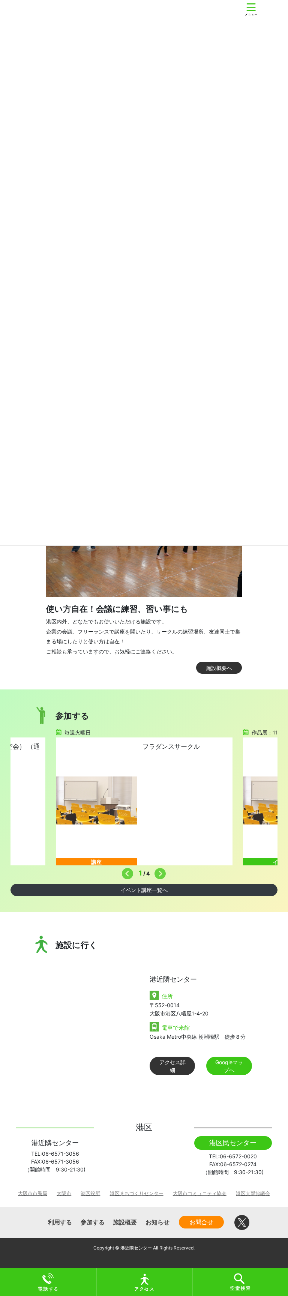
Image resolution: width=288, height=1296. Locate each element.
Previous (125, 872)
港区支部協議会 (253, 1193)
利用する (60, 1222)
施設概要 (125, 1222)
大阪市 (64, 1193)
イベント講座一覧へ (144, 890)
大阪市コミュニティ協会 (199, 1193)
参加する (93, 1222)
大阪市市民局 (32, 1193)
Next (158, 872)
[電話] (48, 1281)
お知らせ (158, 1222)
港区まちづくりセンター (137, 1193)
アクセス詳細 (172, 1066)
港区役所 (90, 1193)
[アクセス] (144, 1281)
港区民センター (232, 1142)
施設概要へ (219, 668)
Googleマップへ (229, 1066)
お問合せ (201, 1222)
